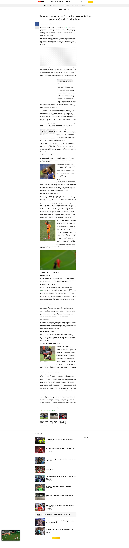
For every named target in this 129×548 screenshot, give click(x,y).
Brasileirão (71, 5)
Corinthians (66, 27)
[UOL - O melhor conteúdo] (41, 1)
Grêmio (41, 290)
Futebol (64, 9)
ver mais (55, 537)
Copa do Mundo (76, 5)
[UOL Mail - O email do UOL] (82, 2)
